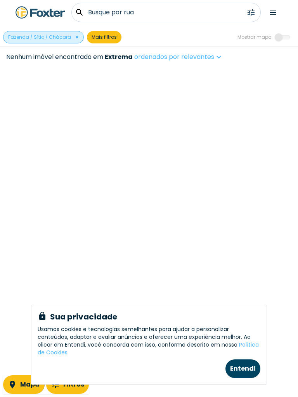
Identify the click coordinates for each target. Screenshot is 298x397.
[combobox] (202, 57)
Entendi (243, 368)
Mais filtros (104, 37)
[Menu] (273, 12)
